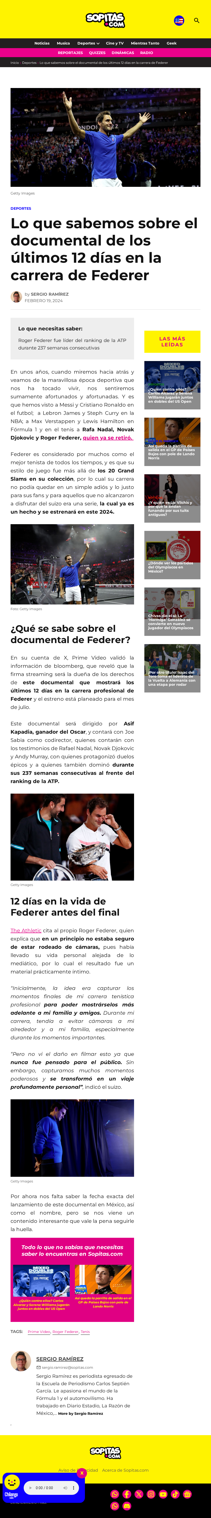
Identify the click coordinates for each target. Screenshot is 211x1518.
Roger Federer (65, 1331)
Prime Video (39, 1331)
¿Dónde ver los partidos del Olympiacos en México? (170, 567)
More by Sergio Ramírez (80, 1413)
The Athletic (26, 930)
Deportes (86, 43)
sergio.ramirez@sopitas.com (67, 1367)
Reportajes (70, 52)
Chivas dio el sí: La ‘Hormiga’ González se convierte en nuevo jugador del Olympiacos (170, 621)
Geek (172, 43)
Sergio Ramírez (50, 294)
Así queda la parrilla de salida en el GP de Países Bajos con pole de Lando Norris (171, 452)
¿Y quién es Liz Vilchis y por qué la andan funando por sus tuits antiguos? (170, 508)
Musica (63, 43)
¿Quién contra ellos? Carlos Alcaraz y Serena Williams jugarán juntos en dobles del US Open (170, 395)
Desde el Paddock (163, 441)
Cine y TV (115, 43)
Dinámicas (123, 52)
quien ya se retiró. (108, 438)
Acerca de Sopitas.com (125, 1470)
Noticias (41, 43)
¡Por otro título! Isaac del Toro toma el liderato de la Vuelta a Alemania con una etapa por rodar (172, 678)
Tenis (85, 1331)
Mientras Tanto (145, 43)
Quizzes (97, 52)
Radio (146, 52)
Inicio (15, 63)
